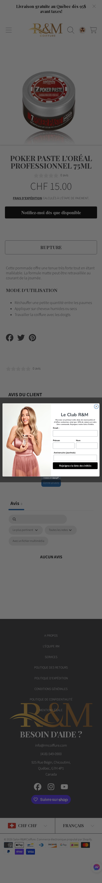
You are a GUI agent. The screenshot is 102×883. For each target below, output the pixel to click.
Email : (56, 428)
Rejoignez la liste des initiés (75, 466)
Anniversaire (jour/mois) (65, 452)
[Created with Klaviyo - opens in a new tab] (51, 478)
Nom (78, 440)
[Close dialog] (96, 406)
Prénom (56, 440)
